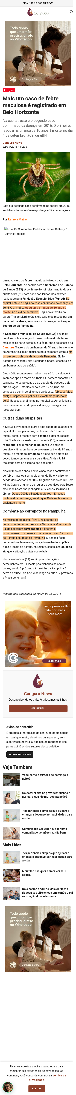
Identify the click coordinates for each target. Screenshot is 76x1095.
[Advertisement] (38, 1015)
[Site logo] (38, 11)
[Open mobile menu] (4, 11)
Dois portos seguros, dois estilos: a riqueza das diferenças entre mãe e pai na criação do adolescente (47, 892)
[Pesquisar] (71, 11)
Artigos (9, 90)
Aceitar (36, 1088)
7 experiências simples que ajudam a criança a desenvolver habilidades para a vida (47, 814)
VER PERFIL (38, 708)
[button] (7, 1087)
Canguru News (38, 693)
